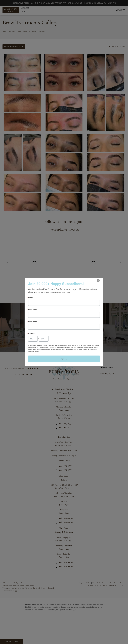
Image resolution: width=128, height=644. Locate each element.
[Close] (98, 280)
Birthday (32, 333)
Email (30, 297)
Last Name (32, 321)
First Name (32, 309)
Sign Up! (64, 358)
